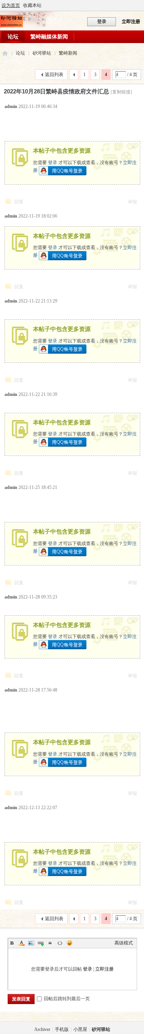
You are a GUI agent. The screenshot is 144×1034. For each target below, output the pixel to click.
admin (11, 106)
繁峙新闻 (68, 53)
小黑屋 (80, 1029)
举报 (132, 201)
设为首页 (11, 5)
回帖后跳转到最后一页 (67, 998)
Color (21, 943)
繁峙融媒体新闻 (49, 37)
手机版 (62, 1029)
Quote (50, 943)
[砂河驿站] (11, 25)
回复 (18, 201)
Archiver (42, 1029)
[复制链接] (121, 92)
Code (60, 943)
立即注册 (131, 21)
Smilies (69, 943)
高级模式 (123, 943)
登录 (52, 162)
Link (41, 943)
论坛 (13, 37)
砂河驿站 (5, 53)
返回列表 (54, 74)
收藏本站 (32, 5)
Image (31, 943)
